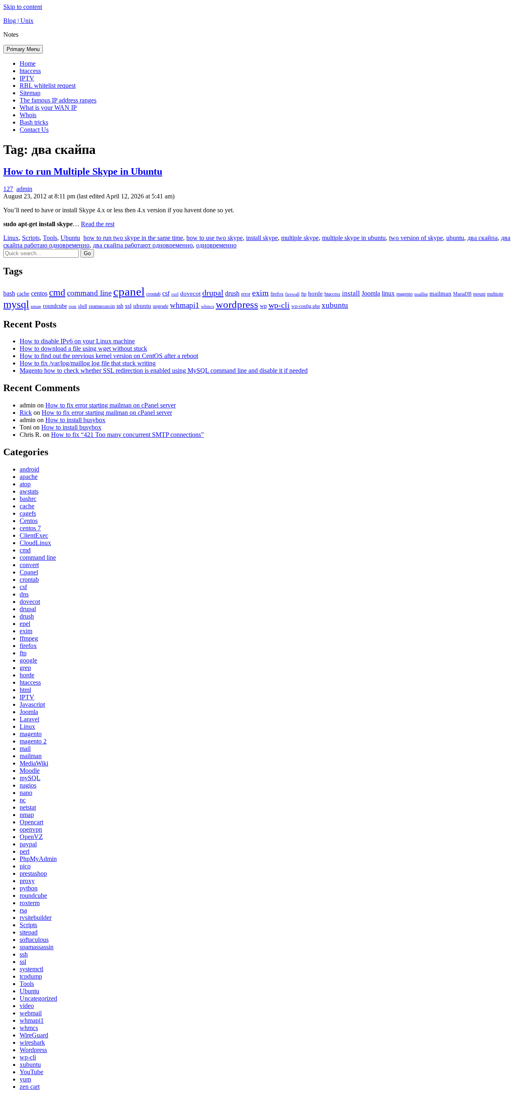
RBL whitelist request (48, 85)
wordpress (237, 304)
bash (9, 293)
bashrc (28, 498)
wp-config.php (305, 306)
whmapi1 (184, 305)
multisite (495, 294)
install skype (262, 237)
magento (404, 294)
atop (25, 484)
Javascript (32, 704)
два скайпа (482, 237)
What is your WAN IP (48, 107)
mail (25, 748)
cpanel (129, 291)
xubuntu (335, 305)
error (245, 294)
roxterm (30, 902)
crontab (153, 294)
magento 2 (33, 741)
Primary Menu (23, 49)
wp (263, 306)
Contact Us (34, 129)
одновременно (216, 245)
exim (260, 292)
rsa (23, 910)
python (29, 888)
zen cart (30, 1086)
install (351, 293)
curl (175, 294)
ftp (303, 294)
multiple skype (300, 237)
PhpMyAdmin (38, 858)
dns (24, 594)
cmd (57, 292)
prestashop (33, 873)
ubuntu (455, 237)
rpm (72, 306)
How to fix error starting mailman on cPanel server (110, 405)
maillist (421, 294)
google (28, 660)
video (27, 1005)
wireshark (32, 1042)
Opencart (31, 822)
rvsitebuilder (35, 917)
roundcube (55, 306)
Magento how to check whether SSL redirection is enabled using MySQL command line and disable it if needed (164, 370)
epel (25, 623)
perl (24, 851)
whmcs (207, 306)
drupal (213, 292)
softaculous (34, 939)
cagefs (28, 513)
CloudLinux (35, 542)
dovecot (190, 293)
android (29, 469)
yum (25, 1079)
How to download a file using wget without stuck (83, 348)
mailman (440, 293)
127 (8, 188)
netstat (28, 807)
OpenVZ (31, 836)
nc (23, 800)
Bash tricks (34, 122)
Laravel (29, 719)
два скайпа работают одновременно (143, 245)
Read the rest (97, 223)
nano (26, 792)
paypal (28, 844)
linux (388, 293)
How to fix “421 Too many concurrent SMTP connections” (127, 434)
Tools (50, 237)
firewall (292, 294)
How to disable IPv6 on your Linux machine (77, 341)
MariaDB (462, 294)
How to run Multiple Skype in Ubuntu (82, 171)
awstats (29, 491)
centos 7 (30, 528)
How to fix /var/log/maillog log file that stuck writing (88, 363)
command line (89, 293)
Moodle (30, 770)
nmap (36, 306)
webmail (31, 1013)
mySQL (30, 777)
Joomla (371, 293)
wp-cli (279, 304)
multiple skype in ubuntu (354, 237)
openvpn (31, 829)
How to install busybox (75, 419)
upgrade (160, 306)
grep (25, 667)
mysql (16, 304)
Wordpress (33, 1049)
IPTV (27, 78)
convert (29, 564)
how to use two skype (214, 237)
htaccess (30, 70)
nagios (28, 785)
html (25, 689)
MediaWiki (34, 763)
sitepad (29, 932)
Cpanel (29, 572)
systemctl (31, 969)
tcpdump (31, 976)
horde (315, 293)
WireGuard (34, 1035)
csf (166, 293)
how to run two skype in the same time (133, 237)
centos (39, 293)
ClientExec (34, 535)
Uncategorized (38, 998)
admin (24, 188)
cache (23, 294)
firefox (277, 294)
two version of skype (416, 237)
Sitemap (30, 92)
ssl (128, 306)
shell (82, 306)
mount (479, 294)
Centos (29, 520)
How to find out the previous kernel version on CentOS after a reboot (109, 355)
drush (232, 293)
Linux (11, 237)
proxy (27, 880)
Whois (28, 114)
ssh (119, 306)
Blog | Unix (18, 20)
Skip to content (22, 6)
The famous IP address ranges (58, 100)
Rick (26, 412)
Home (28, 63)
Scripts (31, 237)
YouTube (31, 1071)
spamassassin (102, 306)
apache (29, 476)
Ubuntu (70, 237)
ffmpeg (29, 638)
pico (25, 866)
